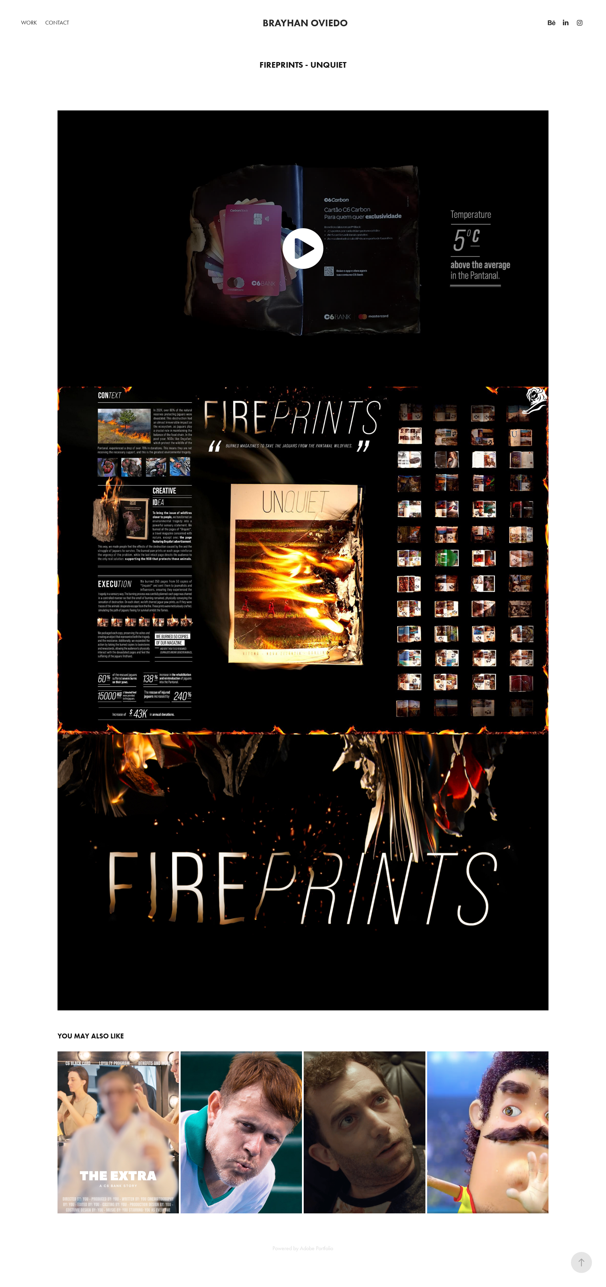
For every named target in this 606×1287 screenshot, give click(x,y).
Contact (57, 22)
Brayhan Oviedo (306, 23)
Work (29, 22)
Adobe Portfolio (316, 1248)
